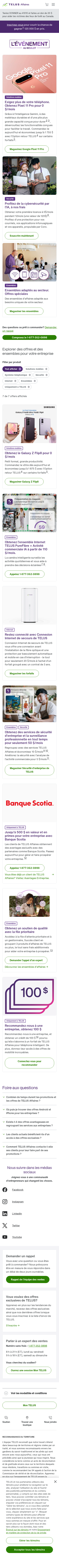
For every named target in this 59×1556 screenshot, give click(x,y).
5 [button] (14, 139)
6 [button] (48, 215)
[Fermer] (55, 1481)
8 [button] (44, 564)
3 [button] (48, 120)
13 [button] (51, 950)
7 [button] (42, 564)
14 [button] (37, 1037)
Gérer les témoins (29, 1540)
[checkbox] (12, 369)
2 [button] (46, 120)
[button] (53, 4)
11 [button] (48, 758)
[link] (15, 24)
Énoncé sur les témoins (17, 1529)
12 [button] (25, 858)
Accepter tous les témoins (29, 1549)
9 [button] (44, 750)
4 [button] (37, 135)
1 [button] (23, 28)
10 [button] (46, 750)
